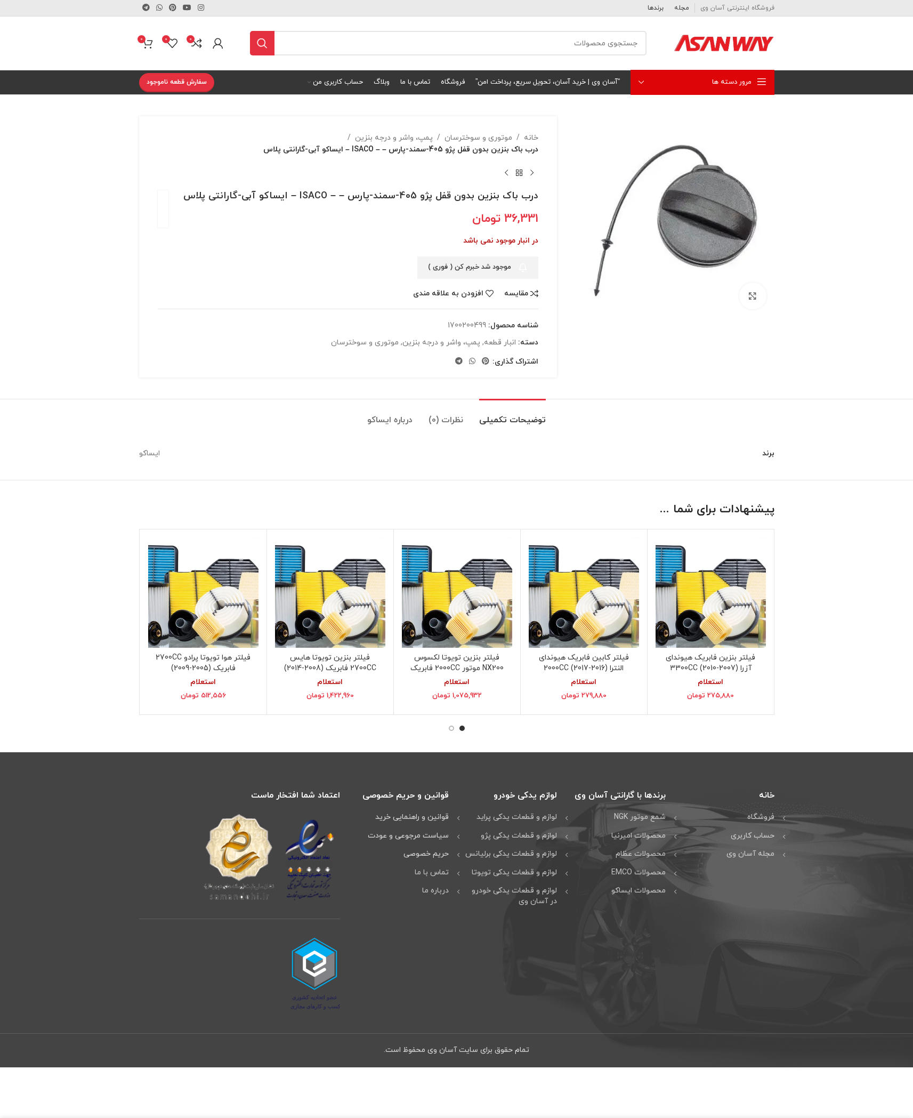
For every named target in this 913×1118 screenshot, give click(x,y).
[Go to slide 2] (451, 728)
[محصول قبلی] (532, 173)
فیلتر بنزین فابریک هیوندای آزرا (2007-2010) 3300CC (710, 663)
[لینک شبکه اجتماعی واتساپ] (159, 8)
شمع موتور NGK (640, 817)
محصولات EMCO (638, 872)
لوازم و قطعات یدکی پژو (519, 836)
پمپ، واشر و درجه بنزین (394, 138)
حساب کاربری (752, 836)
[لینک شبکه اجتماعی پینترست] (173, 8)
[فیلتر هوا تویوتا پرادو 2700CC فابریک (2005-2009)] (203, 592)
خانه (531, 138)
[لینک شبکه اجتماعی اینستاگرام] (201, 8)
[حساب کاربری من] (218, 43)
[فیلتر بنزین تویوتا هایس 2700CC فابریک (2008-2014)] (330, 592)
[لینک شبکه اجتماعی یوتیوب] (187, 8)
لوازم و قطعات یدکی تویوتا (514, 872)
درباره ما (435, 891)
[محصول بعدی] (506, 173)
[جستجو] (262, 43)
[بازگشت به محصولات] (519, 173)
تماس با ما (432, 872)
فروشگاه (760, 817)
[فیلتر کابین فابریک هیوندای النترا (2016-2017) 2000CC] (584, 592)
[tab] (512, 415)
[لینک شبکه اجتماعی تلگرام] (146, 8)
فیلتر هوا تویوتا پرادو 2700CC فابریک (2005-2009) (203, 663)
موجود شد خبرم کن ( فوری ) (469, 267)
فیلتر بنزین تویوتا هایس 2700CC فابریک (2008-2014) (330, 663)
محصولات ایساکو (638, 891)
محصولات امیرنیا (638, 836)
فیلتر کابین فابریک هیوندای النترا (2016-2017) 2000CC (584, 663)
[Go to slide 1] (462, 728)
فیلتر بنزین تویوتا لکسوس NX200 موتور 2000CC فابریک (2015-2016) (457, 668)
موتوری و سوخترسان (478, 138)
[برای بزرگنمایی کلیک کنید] (752, 296)
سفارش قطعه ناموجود (177, 82)
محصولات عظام (641, 854)
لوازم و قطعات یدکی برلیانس (511, 854)
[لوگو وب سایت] (723, 42)
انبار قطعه (500, 342)
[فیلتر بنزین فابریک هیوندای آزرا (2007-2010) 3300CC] (711, 592)
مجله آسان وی (750, 854)
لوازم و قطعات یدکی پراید (516, 817)
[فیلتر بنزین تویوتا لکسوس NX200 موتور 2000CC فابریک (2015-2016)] (457, 592)
